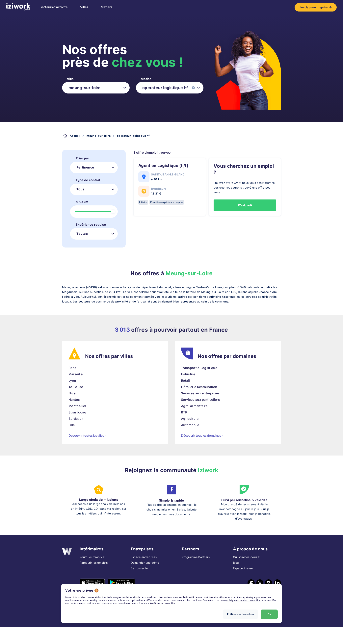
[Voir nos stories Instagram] (268, 583)
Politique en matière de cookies (243, 600)
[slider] (113, 212)
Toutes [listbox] (82, 234)
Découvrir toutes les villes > (87, 435)
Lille (71, 425)
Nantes (74, 400)
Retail (185, 380)
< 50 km (82, 202)
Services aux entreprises (200, 393)
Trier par (82, 158)
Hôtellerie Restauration (199, 387)
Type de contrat (88, 180)
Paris (72, 368)
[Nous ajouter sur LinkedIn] (277, 583)
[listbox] (96, 87)
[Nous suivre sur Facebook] (251, 583)
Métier (146, 79)
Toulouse (75, 387)
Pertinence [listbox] (85, 167)
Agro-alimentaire (194, 406)
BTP (184, 412)
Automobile (190, 425)
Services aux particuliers (200, 400)
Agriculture (190, 419)
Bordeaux (76, 419)
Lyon (72, 380)
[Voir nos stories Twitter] (259, 583)
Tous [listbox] (80, 189)
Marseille (75, 374)
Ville (70, 79)
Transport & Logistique (199, 368)
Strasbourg (77, 412)
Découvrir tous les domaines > (202, 435)
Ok (269, 614)
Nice (71, 393)
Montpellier (77, 406)
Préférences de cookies (240, 614)
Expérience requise (91, 224)
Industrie (188, 374)
